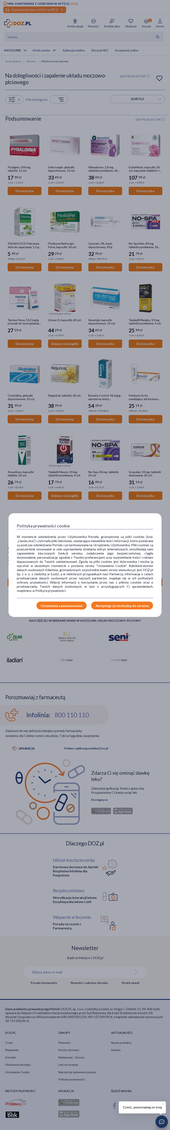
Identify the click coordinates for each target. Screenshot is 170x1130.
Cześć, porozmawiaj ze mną (142, 1107)
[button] (161, 1121)
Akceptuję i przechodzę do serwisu (122, 606)
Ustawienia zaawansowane (62, 606)
